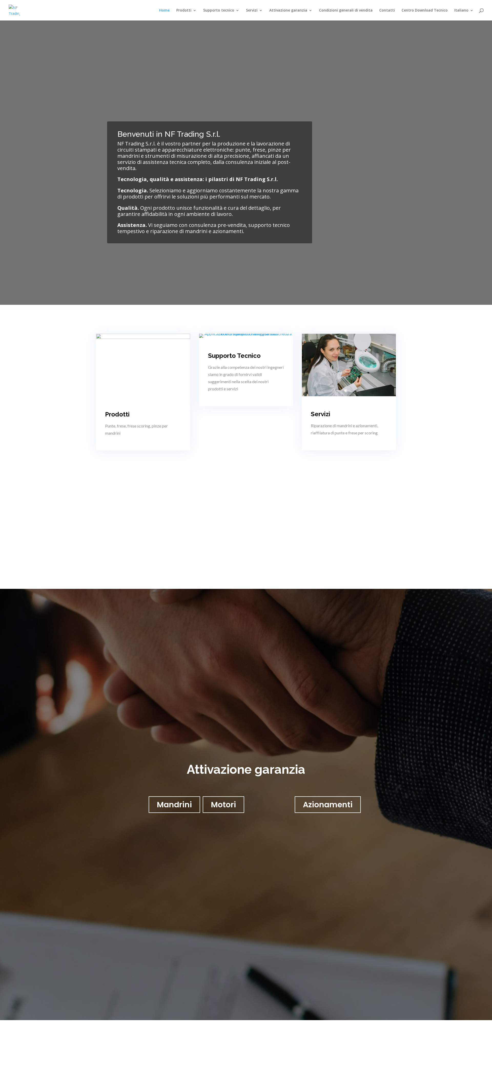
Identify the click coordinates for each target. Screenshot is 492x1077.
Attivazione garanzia (288, 10)
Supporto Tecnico (234, 355)
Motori (223, 804)
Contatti (387, 10)
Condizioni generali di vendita (346, 10)
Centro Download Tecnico (425, 10)
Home (164, 10)
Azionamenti (328, 804)
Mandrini (174, 804)
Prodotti (183, 10)
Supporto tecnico (218, 10)
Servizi (252, 10)
